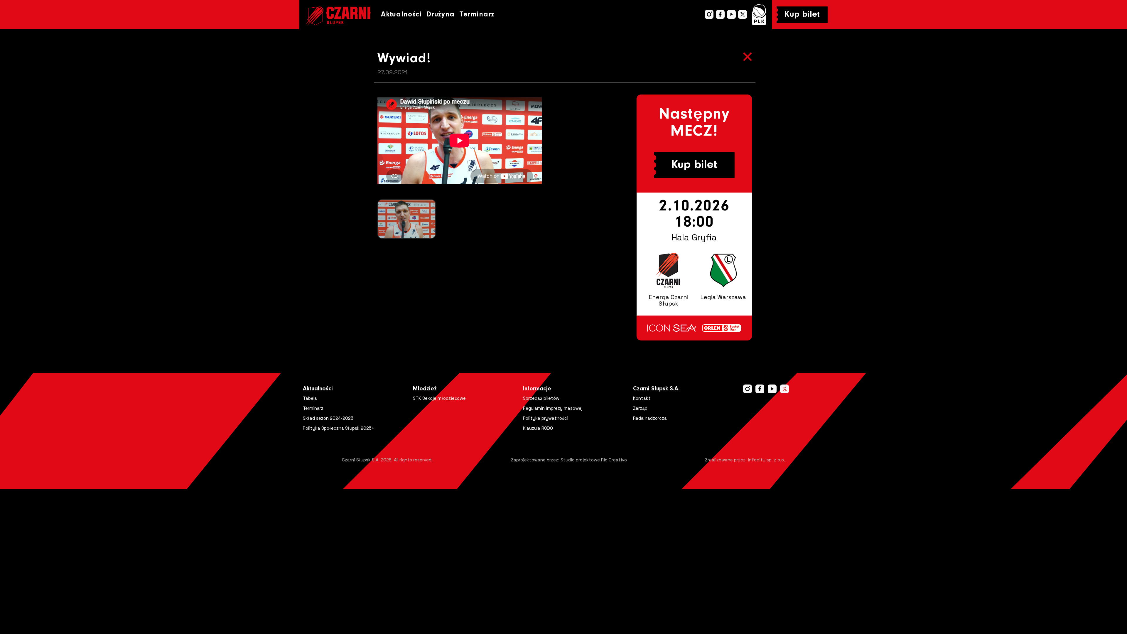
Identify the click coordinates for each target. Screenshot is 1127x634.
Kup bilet (802, 14)
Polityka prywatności (545, 418)
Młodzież (425, 389)
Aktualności (401, 14)
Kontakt (642, 398)
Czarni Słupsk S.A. (656, 389)
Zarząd (640, 408)
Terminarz (477, 14)
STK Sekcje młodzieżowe (439, 398)
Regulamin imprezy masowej (553, 408)
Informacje (537, 389)
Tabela (310, 398)
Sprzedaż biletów (541, 398)
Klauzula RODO (538, 428)
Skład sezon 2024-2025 (328, 418)
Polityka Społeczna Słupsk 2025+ (338, 428)
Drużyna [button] (440, 14)
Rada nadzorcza (650, 418)
